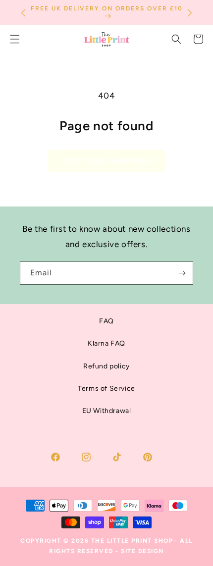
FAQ (106, 321)
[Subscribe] (182, 273)
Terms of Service (106, 388)
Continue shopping (106, 160)
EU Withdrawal (106, 411)
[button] (176, 39)
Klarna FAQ (106, 343)
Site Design (142, 551)
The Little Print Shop (132, 540)
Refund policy (106, 366)
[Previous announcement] (23, 13)
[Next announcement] (190, 13)
